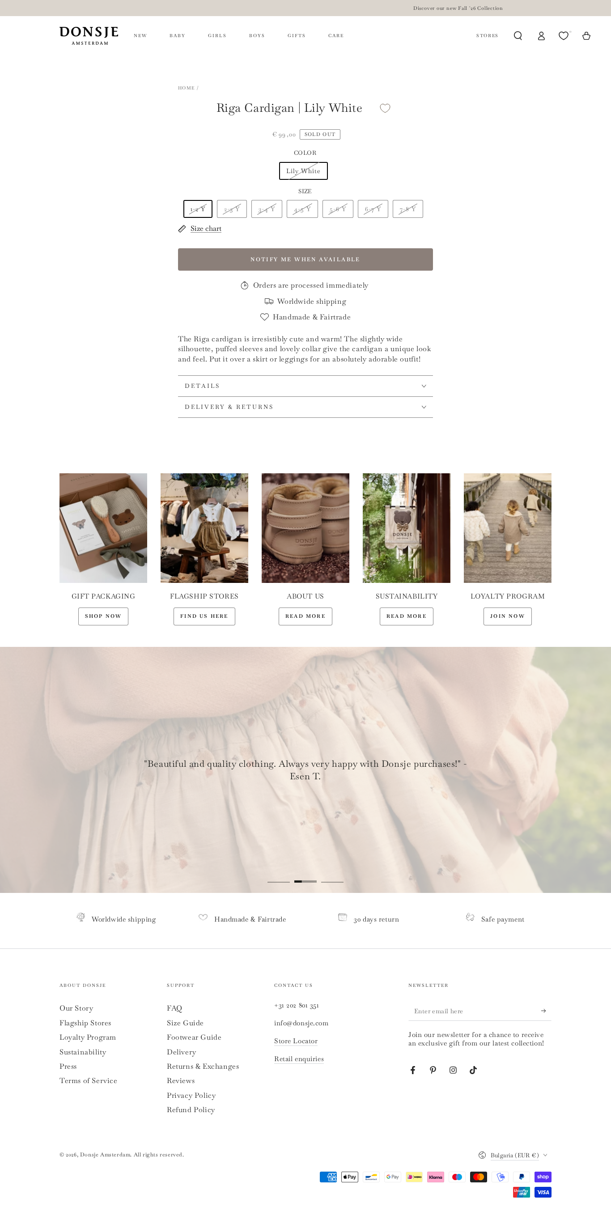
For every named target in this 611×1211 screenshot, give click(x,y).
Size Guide (185, 1023)
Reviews (181, 1080)
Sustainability (82, 1052)
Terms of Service (88, 1080)
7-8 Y (408, 209)
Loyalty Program (87, 1037)
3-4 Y (267, 209)
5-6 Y (338, 209)
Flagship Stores (85, 1023)
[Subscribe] (546, 1010)
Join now (507, 616)
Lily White (303, 171)
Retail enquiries (299, 1058)
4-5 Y (302, 209)
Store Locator (296, 1041)
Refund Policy (191, 1109)
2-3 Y (232, 209)
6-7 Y (373, 209)
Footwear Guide (194, 1037)
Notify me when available (305, 259)
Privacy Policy (191, 1095)
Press (68, 1066)
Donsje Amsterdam (105, 1154)
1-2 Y (198, 209)
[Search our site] (518, 36)
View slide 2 (305, 875)
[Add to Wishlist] (385, 108)
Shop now (103, 616)
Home (186, 88)
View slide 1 (278, 875)
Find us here (204, 616)
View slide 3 (332, 875)
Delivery (181, 1052)
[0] (564, 36)
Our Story (76, 1008)
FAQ (174, 1008)
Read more (305, 616)
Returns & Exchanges (203, 1066)
